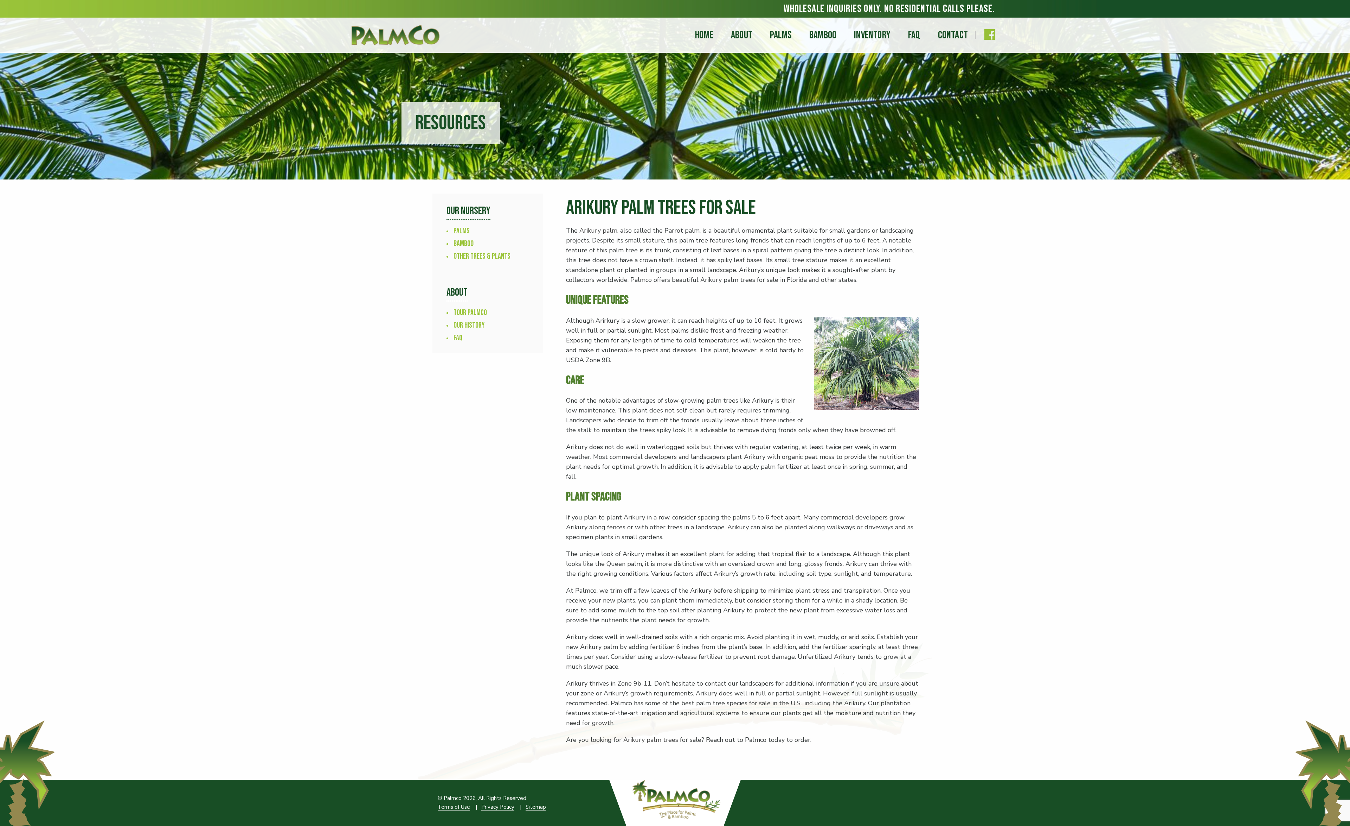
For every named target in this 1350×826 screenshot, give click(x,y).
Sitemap (536, 807)
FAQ (458, 338)
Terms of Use (454, 807)
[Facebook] (989, 34)
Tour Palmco (470, 312)
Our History (469, 325)
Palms (462, 231)
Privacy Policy (497, 807)
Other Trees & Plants (482, 256)
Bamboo (464, 243)
